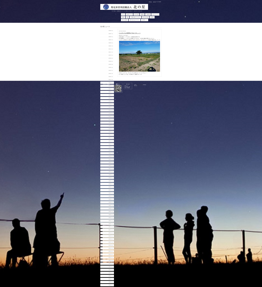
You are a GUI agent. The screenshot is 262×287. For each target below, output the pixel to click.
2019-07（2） (111, 180)
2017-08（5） (111, 239)
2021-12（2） (111, 134)
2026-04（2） (111, 42)
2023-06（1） (111, 104)
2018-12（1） (111, 193)
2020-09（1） (111, 147)
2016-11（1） (111, 263)
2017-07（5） (111, 242)
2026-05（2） (111, 39)
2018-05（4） (111, 211)
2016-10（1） (111, 266)
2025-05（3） (111, 67)
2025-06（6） (111, 64)
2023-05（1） (111, 107)
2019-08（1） (111, 177)
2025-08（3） (111, 61)
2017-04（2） (111, 251)
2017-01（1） (111, 257)
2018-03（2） (111, 217)
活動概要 (142, 14)
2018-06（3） (111, 208)
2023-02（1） (111, 116)
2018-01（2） (111, 223)
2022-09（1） (111, 125)
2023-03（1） (111, 113)
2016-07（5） (111, 275)
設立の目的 (136, 14)
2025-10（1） (111, 55)
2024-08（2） (111, 85)
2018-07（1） (111, 205)
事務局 (123, 17)
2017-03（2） (111, 254)
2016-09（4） (111, 269)
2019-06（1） (111, 183)
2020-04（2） (111, 162)
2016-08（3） (111, 272)
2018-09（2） (111, 199)
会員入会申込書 (145, 17)
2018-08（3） (111, 202)
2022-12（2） (111, 119)
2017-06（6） (111, 245)
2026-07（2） (111, 33)
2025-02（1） (111, 76)
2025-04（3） (111, 70)
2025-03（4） (111, 73)
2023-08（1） (111, 101)
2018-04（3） (111, 214)
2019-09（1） (111, 174)
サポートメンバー (155, 14)
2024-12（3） (111, 79)
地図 (127, 17)
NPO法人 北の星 (140, 84)
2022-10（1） (111, 122)
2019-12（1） (111, 168)
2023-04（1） (111, 110)
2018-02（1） (111, 220)
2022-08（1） (111, 128)
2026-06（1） (111, 36)
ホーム (123, 14)
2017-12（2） (111, 226)
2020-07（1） (111, 153)
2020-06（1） (111, 156)
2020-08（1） (111, 150)
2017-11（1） (111, 229)
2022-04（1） (111, 131)
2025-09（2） (111, 58)
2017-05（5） (111, 248)
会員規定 (152, 17)
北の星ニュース (129, 14)
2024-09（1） (111, 82)
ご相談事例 (148, 14)
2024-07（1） (111, 88)
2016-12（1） (111, 260)
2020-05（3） (111, 159)
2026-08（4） (111, 30)
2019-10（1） (111, 171)
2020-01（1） (111, 165)
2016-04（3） (111, 285)
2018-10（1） (111, 196)
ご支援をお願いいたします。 (135, 17)
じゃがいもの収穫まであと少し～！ (130, 33)
